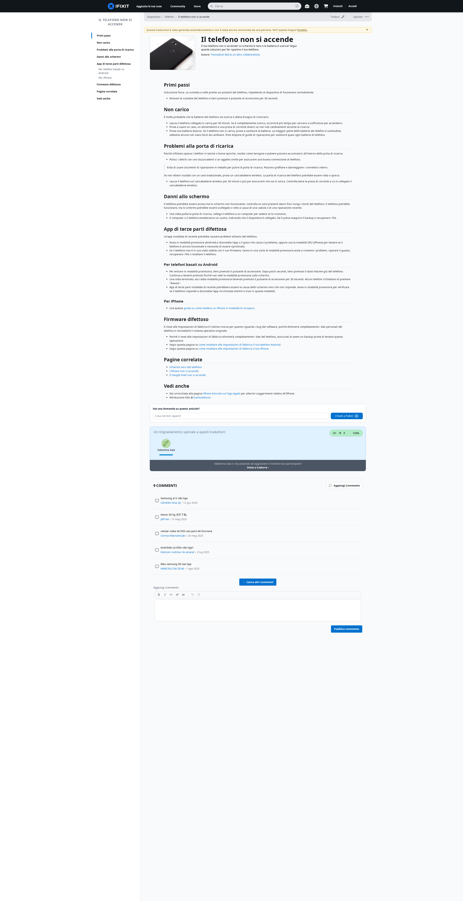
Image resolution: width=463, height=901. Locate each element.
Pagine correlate (107, 91)
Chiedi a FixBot (344, 416)
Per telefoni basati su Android (111, 71)
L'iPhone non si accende (183, 371)
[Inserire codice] (171, 594)
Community (177, 6)
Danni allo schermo (109, 56)
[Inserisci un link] (177, 594)
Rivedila (302, 30)
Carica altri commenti (259, 582)
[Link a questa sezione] (162, 86)
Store (197, 6)
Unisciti (338, 6)
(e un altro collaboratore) (245, 54)
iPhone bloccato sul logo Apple (221, 393)
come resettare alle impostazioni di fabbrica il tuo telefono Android (240, 344)
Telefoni (169, 16)
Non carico (103, 42)
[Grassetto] (159, 594)
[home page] (118, 6)
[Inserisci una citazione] (183, 594)
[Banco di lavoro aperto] (307, 6)
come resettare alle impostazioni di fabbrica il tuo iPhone (233, 348)
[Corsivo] (165, 594)
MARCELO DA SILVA (172, 568)
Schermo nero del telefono (185, 367)
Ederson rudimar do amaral (177, 552)
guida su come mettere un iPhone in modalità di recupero (219, 308)
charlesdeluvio (202, 397)
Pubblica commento (346, 629)
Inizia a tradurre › (258, 467)
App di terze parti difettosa (114, 63)
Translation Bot (220, 54)
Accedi (353, 6)
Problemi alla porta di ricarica (115, 49)
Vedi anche (103, 98)
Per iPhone (105, 77)
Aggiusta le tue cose (149, 6)
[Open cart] (326, 6)
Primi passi (104, 35)
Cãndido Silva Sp (171, 502)
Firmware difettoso (109, 84)
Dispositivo (153, 16)
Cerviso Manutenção (173, 535)
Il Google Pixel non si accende (187, 375)
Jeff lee (165, 519)
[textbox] (258, 610)
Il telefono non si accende (115, 22)
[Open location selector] (316, 6)
